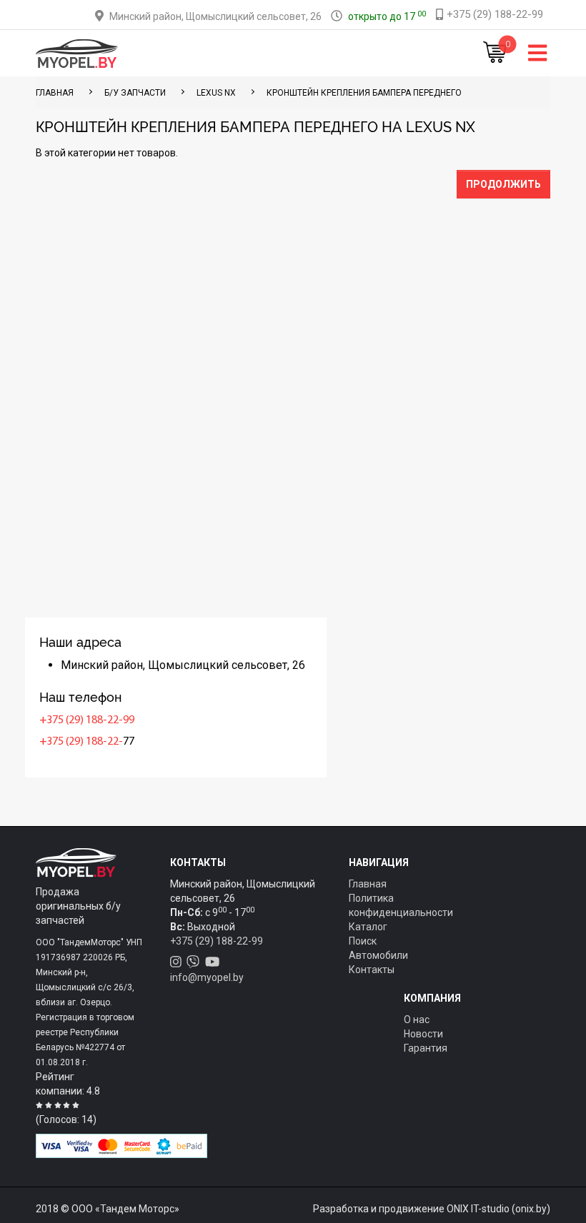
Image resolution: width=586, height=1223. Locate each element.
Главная (368, 884)
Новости (423, 1034)
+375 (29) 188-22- (81, 742)
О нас (416, 1019)
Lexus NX (216, 93)
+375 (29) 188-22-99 (86, 720)
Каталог (368, 926)
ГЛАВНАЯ (55, 93)
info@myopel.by (207, 977)
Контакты (371, 969)
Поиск (363, 941)
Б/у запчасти (135, 93)
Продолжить (503, 184)
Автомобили (378, 955)
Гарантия (425, 1048)
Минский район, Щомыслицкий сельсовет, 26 (215, 16)
